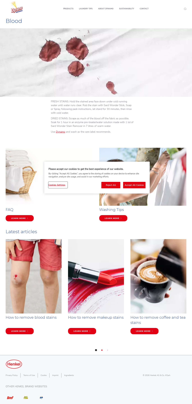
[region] (97, 178)
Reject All (111, 185)
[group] (96, 297)
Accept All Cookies (134, 185)
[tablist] (96, 350)
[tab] (96, 350)
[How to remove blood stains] (34, 288)
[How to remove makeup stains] (96, 288)
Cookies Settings (56, 185)
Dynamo (60, 131)
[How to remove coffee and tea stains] (158, 288)
